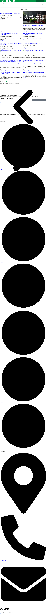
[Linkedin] (14, 1)
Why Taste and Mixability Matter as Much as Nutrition (10, 13)
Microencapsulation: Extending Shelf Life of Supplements (33, 63)
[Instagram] (10, 1)
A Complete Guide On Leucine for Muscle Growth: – (32, 43)
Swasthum (7, 612)
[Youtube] (7, 1)
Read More (1, 19)
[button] (42, 4)
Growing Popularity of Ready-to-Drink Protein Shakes (33, 25)
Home (20, 9)
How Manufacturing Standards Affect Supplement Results (33, 72)
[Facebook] (3, 1)
